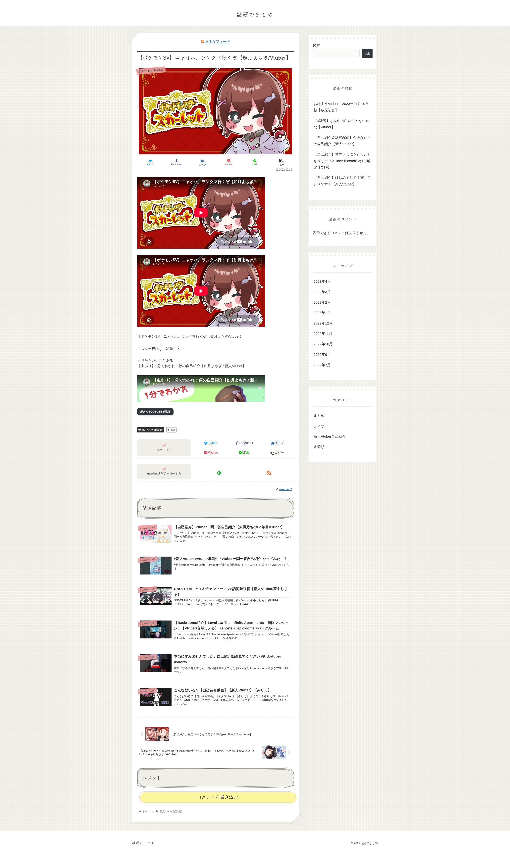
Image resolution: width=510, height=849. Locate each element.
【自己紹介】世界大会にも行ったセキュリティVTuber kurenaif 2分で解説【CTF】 (342, 160)
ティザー (321, 426)
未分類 (319, 447)
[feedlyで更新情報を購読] (219, 473)
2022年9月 (322, 355)
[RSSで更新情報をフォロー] (269, 473)
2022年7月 (322, 365)
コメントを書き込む (217, 796)
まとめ (319, 416)
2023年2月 (322, 302)
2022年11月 (323, 334)
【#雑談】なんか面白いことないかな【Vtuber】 (341, 124)
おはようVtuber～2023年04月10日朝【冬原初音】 (341, 107)
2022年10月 (323, 344)
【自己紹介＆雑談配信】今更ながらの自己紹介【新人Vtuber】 (342, 141)
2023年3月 (322, 292)
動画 (173, 429)
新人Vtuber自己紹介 (152, 429)
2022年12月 (323, 323)
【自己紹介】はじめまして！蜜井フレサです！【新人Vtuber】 (342, 181)
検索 (316, 45)
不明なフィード (217, 42)
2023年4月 (322, 281)
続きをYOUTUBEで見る (155, 411)
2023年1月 (322, 313)
